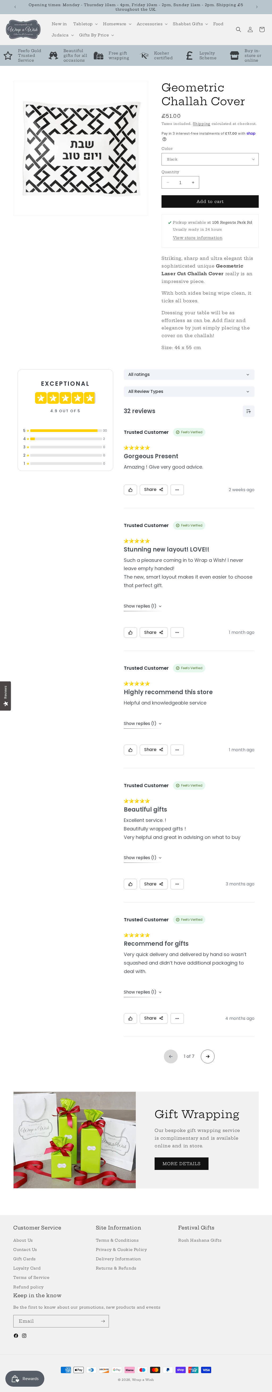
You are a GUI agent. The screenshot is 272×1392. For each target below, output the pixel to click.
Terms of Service (31, 1277)
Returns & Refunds (116, 1268)
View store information (197, 237)
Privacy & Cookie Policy (121, 1249)
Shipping (201, 124)
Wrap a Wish (143, 1380)
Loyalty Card (27, 1268)
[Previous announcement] (15, 7)
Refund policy (28, 1287)
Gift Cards (24, 1259)
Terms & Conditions (117, 1240)
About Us (23, 1240)
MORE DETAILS (182, 1163)
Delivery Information (118, 1259)
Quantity (170, 172)
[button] (85, 23)
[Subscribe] (103, 1321)
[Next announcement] (257, 7)
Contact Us (25, 1249)
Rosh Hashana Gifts (200, 1240)
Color (167, 148)
